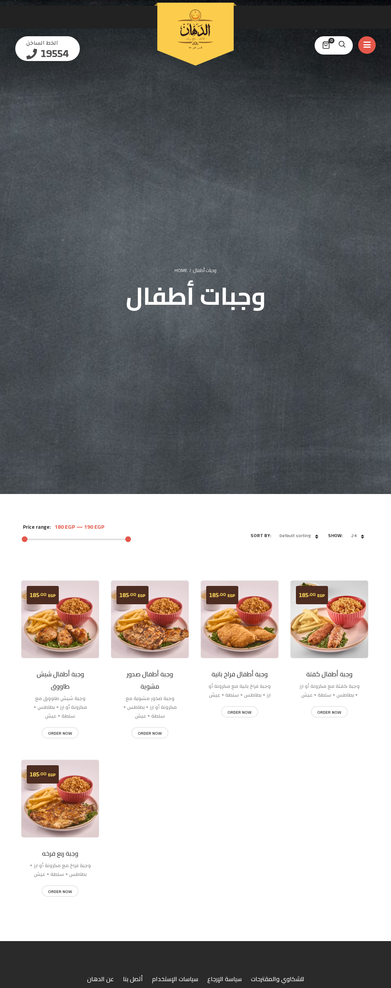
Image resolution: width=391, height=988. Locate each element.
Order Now (60, 733)
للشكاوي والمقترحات (277, 979)
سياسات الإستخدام (175, 979)
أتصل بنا (133, 979)
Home (180, 270)
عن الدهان (100, 979)
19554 (54, 53)
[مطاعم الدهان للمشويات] (195, 29)
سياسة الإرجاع (224, 979)
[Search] (342, 45)
